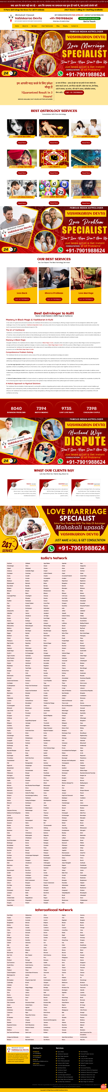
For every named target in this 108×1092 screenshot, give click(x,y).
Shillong (46, 827)
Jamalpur (9, 892)
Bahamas (46, 1030)
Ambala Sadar (10, 897)
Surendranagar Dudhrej (31, 795)
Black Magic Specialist (62, 1056)
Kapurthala (10, 905)
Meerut (64, 628)
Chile (26, 673)
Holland (64, 977)
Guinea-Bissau (29, 700)
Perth (26, 985)
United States (28, 1005)
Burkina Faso (65, 670)
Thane (63, 683)
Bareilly (27, 585)
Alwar (63, 568)
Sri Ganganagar (29, 653)
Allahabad (28, 568)
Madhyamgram (84, 783)
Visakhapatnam (11, 685)
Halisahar (46, 850)
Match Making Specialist (63, 1061)
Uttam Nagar (83, 655)
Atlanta (82, 917)
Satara (63, 857)
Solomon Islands (29, 1027)
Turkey (82, 970)
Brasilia (46, 925)
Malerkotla (83, 835)
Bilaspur (64, 593)
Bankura (46, 832)
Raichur (82, 760)
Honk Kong (65, 997)
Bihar (8, 593)
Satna (81, 748)
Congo (63, 688)
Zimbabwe (28, 675)
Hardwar (46, 763)
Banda (27, 815)
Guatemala (83, 673)
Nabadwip (28, 847)
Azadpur (64, 578)
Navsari (64, 808)
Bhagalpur (46, 588)
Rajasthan (28, 643)
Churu (81, 857)
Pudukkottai (83, 865)
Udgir (26, 895)
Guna (45, 793)
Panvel (82, 793)
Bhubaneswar (47, 590)
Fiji (62, 975)
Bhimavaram (83, 827)
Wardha (64, 887)
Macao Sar (64, 1000)
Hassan (45, 837)
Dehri (81, 832)
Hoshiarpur (28, 803)
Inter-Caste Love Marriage (87, 1079)
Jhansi (9, 615)
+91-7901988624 (61, 18)
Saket (45, 648)
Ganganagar (28, 765)
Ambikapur (28, 875)
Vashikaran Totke (61, 1072)
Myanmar (9, 1007)
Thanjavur (82, 765)
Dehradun (82, 595)
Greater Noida (10, 900)
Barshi (82, 860)
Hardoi (27, 845)
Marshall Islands (29, 1039)
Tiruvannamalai (48, 825)
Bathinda (9, 748)
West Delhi (46, 660)
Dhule (26, 733)
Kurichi (9, 852)
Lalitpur (64, 837)
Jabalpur (64, 695)
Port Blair (9, 885)
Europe (27, 937)
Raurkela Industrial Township (87, 773)
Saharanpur (28, 648)
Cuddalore (83, 798)
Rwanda (82, 675)
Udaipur (64, 655)
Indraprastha (10, 610)
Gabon (63, 698)
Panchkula (46, 773)
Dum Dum (28, 870)
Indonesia (27, 942)
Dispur (27, 670)
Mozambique (28, 1010)
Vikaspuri (27, 660)
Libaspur (46, 623)
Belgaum (9, 723)
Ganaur (45, 600)
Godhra (9, 827)
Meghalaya (10, 665)
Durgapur (9, 715)
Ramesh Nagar (47, 643)
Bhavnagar (65, 713)
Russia (63, 960)
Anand (27, 783)
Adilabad (27, 563)
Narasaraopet (10, 870)
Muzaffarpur (83, 733)
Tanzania (82, 967)
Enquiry (65, 26)
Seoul (26, 997)
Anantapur (10, 573)
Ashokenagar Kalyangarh (31, 855)
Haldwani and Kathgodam (13, 813)
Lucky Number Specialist (86, 1058)
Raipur (82, 640)
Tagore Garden (11, 655)
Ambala (82, 568)
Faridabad (82, 598)
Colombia (27, 930)
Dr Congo (82, 1005)
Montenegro (28, 708)
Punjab (82, 665)
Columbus (46, 930)
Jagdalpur (64, 847)
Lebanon (82, 688)
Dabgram (46, 860)
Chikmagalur (47, 862)
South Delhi (83, 650)
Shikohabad (65, 885)
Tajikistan (64, 680)
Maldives (9, 1030)
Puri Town (46, 780)
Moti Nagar (28, 630)
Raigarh (9, 835)
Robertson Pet (29, 827)
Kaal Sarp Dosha (61, 1068)
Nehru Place (65, 633)
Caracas (64, 927)
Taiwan (64, 967)
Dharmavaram (65, 852)
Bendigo (46, 987)
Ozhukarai (64, 743)
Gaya (81, 723)
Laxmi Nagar (28, 623)
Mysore (9, 703)
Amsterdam (10, 1000)
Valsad (63, 870)
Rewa (45, 760)
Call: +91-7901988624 (74, 92)
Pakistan (46, 1005)
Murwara (46, 768)
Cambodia (9, 927)
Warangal (82, 710)
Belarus (46, 1015)
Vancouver (83, 987)
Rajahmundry (83, 735)
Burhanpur (65, 773)
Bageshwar (65, 580)
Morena (82, 780)
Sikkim (9, 668)
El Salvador (10, 1017)
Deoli (81, 800)
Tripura (64, 668)
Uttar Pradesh (10, 658)
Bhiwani (9, 785)
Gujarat (9, 663)
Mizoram (27, 665)
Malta (81, 1027)
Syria (26, 977)
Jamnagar (27, 723)
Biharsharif (83, 743)
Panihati (9, 733)
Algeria (64, 915)
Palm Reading (84, 1051)
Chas (26, 830)
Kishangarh (65, 813)
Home (17, 26)
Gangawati (64, 890)
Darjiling (64, 860)
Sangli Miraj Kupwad (30, 720)
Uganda (27, 1007)
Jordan (45, 945)
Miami (81, 950)
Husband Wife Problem (63, 1063)
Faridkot (9, 600)
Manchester (47, 995)
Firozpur (46, 880)
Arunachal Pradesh (67, 575)
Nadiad (9, 770)
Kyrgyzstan (47, 685)
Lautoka (82, 992)
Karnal (27, 618)
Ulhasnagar (83, 718)
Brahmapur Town (66, 733)
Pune (45, 640)
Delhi (8, 598)
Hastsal (9, 798)
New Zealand (28, 955)
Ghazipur (9, 880)
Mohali (63, 822)
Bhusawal (46, 788)
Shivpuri (9, 795)
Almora (45, 568)
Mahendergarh (29, 625)
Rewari (82, 643)
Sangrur (64, 648)
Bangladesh (10, 922)
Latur (81, 730)
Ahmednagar (10, 565)
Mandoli (9, 857)
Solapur (46, 700)
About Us (25, 26)
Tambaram (28, 798)
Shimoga (64, 738)
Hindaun (82, 890)
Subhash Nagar (66, 653)
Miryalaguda (83, 892)
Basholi (64, 585)
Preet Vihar (28, 640)
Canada (27, 927)
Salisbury (9, 997)
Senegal (82, 1012)
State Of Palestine (66, 690)
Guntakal (46, 845)
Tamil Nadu (28, 668)
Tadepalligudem (66, 892)
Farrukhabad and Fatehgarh (69, 750)
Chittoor (46, 815)
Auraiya (27, 578)
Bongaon (27, 882)
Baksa (45, 583)
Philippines (65, 957)
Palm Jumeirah (11, 1002)
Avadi (45, 735)
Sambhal (64, 768)
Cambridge (10, 982)
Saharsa (82, 810)
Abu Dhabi (10, 915)
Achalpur (46, 875)
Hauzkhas (64, 605)
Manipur (82, 663)
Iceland (9, 942)
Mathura (9, 628)
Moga (45, 820)
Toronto (64, 970)
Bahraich (27, 583)
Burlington (64, 990)
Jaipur (27, 610)
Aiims (26, 565)
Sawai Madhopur (66, 855)
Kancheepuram (84, 805)
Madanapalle (28, 835)
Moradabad (28, 703)
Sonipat (46, 750)
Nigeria (64, 1005)
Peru (45, 957)
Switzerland (28, 967)
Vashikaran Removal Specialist (65, 1077)
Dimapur (27, 852)
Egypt (63, 935)
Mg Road (82, 628)
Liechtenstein (83, 1037)
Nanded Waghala (48, 715)
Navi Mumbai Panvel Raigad (32, 785)
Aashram (9, 563)
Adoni (81, 803)
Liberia (45, 1017)
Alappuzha (83, 565)
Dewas (45, 745)
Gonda (45, 872)
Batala (63, 810)
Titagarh (64, 867)
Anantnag (27, 573)
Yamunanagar (65, 770)
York (63, 995)
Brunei (27, 710)
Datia (63, 902)
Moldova (82, 1020)
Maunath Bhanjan (11, 750)
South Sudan (47, 678)
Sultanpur (27, 885)
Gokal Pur (82, 852)
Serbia (27, 688)
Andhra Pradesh (48, 573)
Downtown (46, 990)
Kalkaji (82, 615)
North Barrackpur (11, 840)
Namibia (9, 1022)
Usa (45, 975)
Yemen (45, 1007)
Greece (27, 683)
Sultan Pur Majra (29, 793)
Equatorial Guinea (11, 1025)
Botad (81, 840)
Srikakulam (10, 847)
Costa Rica (65, 930)
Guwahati (82, 603)
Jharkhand (28, 663)
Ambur (82, 870)
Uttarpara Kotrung (12, 810)
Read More (22, 143)
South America (29, 965)
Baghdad (64, 920)
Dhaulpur (27, 598)
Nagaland (46, 665)
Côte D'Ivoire (83, 1010)
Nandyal (64, 780)
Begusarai (82, 755)
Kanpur (9, 618)
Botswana (82, 698)
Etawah (45, 755)
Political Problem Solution (86, 1063)
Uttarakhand (28, 658)
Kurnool (27, 728)
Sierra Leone (83, 683)
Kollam (27, 735)
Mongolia (82, 693)
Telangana (46, 668)
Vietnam (82, 972)
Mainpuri (27, 857)
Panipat (27, 638)
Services (34, 26)
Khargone (46, 887)
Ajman (8, 1005)
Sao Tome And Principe (13, 1032)
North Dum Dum (29, 758)
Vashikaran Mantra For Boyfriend (88, 1070)
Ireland (82, 942)
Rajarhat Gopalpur (48, 730)
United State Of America (31, 972)
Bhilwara (82, 588)
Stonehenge (83, 980)
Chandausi (28, 872)
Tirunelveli (46, 723)
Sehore (9, 882)
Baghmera (82, 580)
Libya (45, 947)
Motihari (82, 845)
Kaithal (82, 825)
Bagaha (9, 875)
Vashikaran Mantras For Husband (89, 1072)
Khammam (28, 790)
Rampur (64, 643)
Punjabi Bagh (65, 640)
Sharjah (82, 1002)
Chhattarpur (28, 837)
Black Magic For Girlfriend (86, 1081)
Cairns (63, 985)
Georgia (64, 937)
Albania (64, 1022)
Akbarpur (9, 877)
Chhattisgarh (83, 660)
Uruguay (27, 1020)
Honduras (27, 680)
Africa (45, 915)
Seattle (45, 962)
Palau (8, 720)
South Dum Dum (29, 730)
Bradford (64, 980)
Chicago (82, 927)
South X (9, 653)
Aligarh (9, 568)
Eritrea (9, 1020)
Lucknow (82, 680)
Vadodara (64, 658)
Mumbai (82, 630)
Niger (26, 1012)
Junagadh (9, 740)
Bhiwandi (9, 708)
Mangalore (83, 720)
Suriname (64, 1027)
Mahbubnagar (29, 810)
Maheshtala (47, 725)
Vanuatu (64, 1030)
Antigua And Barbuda (12, 1037)
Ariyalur (46, 575)
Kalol (81, 872)
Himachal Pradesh (84, 605)
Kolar (8, 832)
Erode (45, 810)
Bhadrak (46, 885)
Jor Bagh (46, 615)
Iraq (63, 942)
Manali (63, 625)
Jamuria (64, 825)
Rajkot (8, 690)
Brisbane (82, 982)
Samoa (82, 960)
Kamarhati (9, 738)
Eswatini (27, 705)
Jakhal (63, 610)
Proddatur (46, 808)
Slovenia (82, 1022)
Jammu (27, 613)
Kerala (63, 663)
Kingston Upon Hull (30, 980)
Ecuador (46, 935)
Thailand (9, 970)
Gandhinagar (47, 775)
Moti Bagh (9, 630)
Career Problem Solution (86, 1061)
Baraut (9, 895)
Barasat (27, 750)
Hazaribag (64, 827)
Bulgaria (9, 688)
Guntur (64, 708)
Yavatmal (46, 867)
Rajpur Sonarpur (48, 728)
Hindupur (64, 818)
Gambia (46, 937)
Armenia (46, 917)
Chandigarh (28, 595)
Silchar (9, 800)
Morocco (64, 1007)
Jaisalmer (46, 610)
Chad (8, 673)
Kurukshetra (83, 620)
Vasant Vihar (10, 660)
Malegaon (64, 723)
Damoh (27, 850)
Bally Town (65, 872)
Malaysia (27, 950)
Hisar (8, 608)
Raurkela (9, 753)
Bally (26, 745)
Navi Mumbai (65, 693)
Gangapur (28, 860)
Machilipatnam (47, 800)
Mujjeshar (64, 630)
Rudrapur (82, 645)
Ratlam (64, 753)
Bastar (82, 585)
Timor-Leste (65, 703)
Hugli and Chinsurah (67, 795)
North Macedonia (29, 1025)
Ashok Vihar (83, 575)
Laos (63, 1015)
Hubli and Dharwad (67, 700)
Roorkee (64, 645)
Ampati (45, 570)
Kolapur (64, 715)
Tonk (8, 805)
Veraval (9, 815)
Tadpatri (82, 882)
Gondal (64, 875)
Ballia (26, 892)
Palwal (9, 638)
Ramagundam (29, 763)
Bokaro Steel (65, 728)
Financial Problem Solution (87, 1054)
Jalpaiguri (82, 885)
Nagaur (45, 897)
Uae (8, 977)
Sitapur (82, 795)
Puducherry (83, 758)
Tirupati (64, 745)
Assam (9, 578)
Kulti (63, 740)
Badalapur (64, 798)
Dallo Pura (83, 813)
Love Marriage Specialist (63, 1065)
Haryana (46, 605)
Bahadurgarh (10, 583)
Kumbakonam (65, 830)
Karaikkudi (28, 887)
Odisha (64, 665)
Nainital (27, 633)
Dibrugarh (82, 830)
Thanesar (46, 813)
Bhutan (64, 922)
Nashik (45, 688)
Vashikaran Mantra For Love (87, 1074)
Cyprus (9, 932)
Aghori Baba (60, 1051)
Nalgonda (46, 835)
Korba (45, 733)
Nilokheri (9, 635)
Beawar (9, 825)
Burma (82, 925)
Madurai (46, 698)
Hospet (64, 775)
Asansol (27, 715)
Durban (27, 935)
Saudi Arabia (28, 962)
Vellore (82, 788)
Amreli (63, 570)
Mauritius (64, 1025)
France (82, 975)
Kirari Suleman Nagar (49, 748)
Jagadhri (64, 850)
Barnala (46, 585)
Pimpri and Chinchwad (31, 685)
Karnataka (46, 663)
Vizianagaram (65, 763)
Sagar (81, 750)
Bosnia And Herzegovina (50, 1020)
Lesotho (9, 700)
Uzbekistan (10, 1010)
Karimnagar (10, 755)
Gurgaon (64, 603)
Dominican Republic (85, 678)
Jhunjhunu (28, 615)
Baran (27, 865)
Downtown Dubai (29, 1002)
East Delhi (64, 598)
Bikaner (46, 593)
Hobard (9, 987)
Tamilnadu (28, 655)
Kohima (64, 673)
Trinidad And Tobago (49, 703)
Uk (81, 977)
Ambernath (65, 755)
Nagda (81, 902)
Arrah (81, 753)
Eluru (45, 778)
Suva (8, 992)
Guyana (9, 940)
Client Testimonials (47, 26)
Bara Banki (10, 585)
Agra (81, 563)
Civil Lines (64, 595)
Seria (63, 962)
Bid (44, 822)
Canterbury (83, 995)
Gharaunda (65, 600)
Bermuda (82, 1000)
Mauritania (10, 693)
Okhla (63, 635)
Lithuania (27, 1022)
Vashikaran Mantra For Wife (87, 1077)
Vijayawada (10, 698)
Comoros (9, 1027)
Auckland (9, 920)
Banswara (82, 583)
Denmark (27, 932)
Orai (63, 788)
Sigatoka (64, 992)
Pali (8, 763)
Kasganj (9, 902)
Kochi (45, 713)
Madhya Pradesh (84, 623)
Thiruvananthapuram (85, 705)
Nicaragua (82, 685)
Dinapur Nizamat (84, 790)
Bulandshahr (10, 768)
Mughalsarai (83, 880)
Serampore (10, 793)
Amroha (9, 783)
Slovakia (64, 1017)
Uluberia (27, 768)
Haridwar (27, 605)
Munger (27, 773)
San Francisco (10, 962)
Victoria (64, 972)
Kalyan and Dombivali (31, 690)
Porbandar (46, 818)
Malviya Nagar (47, 625)
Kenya (8, 947)
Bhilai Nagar (65, 710)
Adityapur (46, 798)
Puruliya (82, 855)
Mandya (64, 832)
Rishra (82, 850)
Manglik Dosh (83, 1056)
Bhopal (27, 590)
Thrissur (27, 740)
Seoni (81, 897)
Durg (26, 753)
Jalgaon (27, 725)
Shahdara (82, 648)
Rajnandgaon (28, 808)
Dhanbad (27, 693)
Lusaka (9, 950)
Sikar (26, 760)
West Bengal (83, 668)
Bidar (81, 590)
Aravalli (27, 575)
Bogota (82, 922)
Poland (82, 957)
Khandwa (27, 780)
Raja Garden (10, 643)
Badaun (27, 580)
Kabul (63, 945)
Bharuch (9, 803)
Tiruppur (64, 725)
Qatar (63, 1020)
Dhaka (63, 932)
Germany (82, 937)
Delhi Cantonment (30, 880)
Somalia (46, 673)
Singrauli (82, 768)
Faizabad (27, 805)
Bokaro (82, 593)
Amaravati (64, 660)
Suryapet (46, 890)
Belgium (46, 922)
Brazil (63, 925)
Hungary (82, 940)
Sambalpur (46, 790)
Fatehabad (28, 600)
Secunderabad (29, 770)
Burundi (9, 678)
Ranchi (27, 695)
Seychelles (83, 713)
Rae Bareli (9, 788)
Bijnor (27, 593)
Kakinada (82, 740)
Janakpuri (46, 613)
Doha (81, 932)
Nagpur (9, 633)
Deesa (45, 877)
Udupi (81, 847)
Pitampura (9, 640)
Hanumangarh (29, 820)
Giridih (9, 872)
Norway (64, 955)
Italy (8, 945)
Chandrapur (83, 738)
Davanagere (83, 725)
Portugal (27, 960)
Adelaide (9, 985)
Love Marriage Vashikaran (64, 1074)
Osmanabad (83, 875)
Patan (45, 847)
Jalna (26, 748)
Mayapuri (27, 628)
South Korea (47, 965)
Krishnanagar (65, 815)
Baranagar (64, 758)
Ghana (45, 1010)
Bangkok (82, 920)
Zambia (27, 975)
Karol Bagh (46, 618)
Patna (45, 638)
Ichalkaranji (83, 745)
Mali (63, 1012)
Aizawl (45, 565)
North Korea (47, 1012)
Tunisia (27, 678)
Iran (45, 942)
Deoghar (64, 778)
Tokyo (27, 970)
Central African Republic (86, 690)
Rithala (9, 645)
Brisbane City (65, 987)
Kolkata (46, 620)
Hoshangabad (47, 865)
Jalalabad (82, 610)
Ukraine (82, 1007)
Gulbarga (9, 718)
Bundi (63, 895)
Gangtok (46, 902)
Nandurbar (83, 877)
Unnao (45, 795)
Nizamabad (10, 743)
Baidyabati (46, 855)
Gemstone (83, 1065)
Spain (63, 965)
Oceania (82, 955)
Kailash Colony (66, 615)
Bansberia (46, 892)
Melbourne (64, 982)
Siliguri (64, 718)
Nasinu (9, 995)
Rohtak (45, 645)
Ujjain (45, 718)
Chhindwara (28, 832)
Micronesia (10, 952)
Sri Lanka (82, 965)
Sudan (8, 967)
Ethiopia (9, 937)
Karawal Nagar (47, 765)
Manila (45, 950)
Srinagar (46, 653)
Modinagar (10, 842)
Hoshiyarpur (28, 608)
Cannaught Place (11, 595)
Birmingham (10, 980)
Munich (45, 997)
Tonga (45, 970)
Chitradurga (47, 830)
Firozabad (28, 713)
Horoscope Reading (85, 1068)
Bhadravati (10, 820)
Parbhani (27, 743)
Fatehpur (82, 785)
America (82, 915)
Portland (9, 960)
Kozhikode (10, 728)
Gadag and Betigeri (30, 800)
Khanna (9, 620)
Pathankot (64, 820)
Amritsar (82, 570)
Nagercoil (9, 765)
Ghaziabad (83, 600)
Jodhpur (27, 698)
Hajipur (82, 820)
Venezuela (46, 972)
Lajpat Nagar (10, 623)
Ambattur (9, 725)
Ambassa (9, 570)
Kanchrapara (47, 857)
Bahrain (46, 1025)
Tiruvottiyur (10, 758)
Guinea (45, 675)
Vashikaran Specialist (62, 1054)
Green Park (46, 603)
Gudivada (82, 862)
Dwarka (46, 598)
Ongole (27, 778)
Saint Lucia (28, 1032)
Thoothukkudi (10, 760)
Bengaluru (28, 588)
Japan (27, 945)
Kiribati (45, 1032)
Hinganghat (28, 900)
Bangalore (64, 583)
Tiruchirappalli (11, 705)
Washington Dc (11, 975)
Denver (45, 932)
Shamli (9, 887)
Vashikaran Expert (62, 1070)
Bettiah (27, 840)
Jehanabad (83, 895)
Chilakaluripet (83, 900)
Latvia (81, 700)
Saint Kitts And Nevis (67, 1037)
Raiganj (64, 790)
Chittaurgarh (83, 867)
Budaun (82, 808)
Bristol (27, 982)
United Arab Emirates (12, 680)
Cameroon (9, 1012)
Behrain (27, 922)
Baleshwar (10, 865)
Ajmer (81, 715)
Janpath (64, 613)
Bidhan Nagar (83, 770)
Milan (26, 952)
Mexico (64, 950)
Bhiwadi (9, 590)
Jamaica (46, 1022)
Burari (81, 822)
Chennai (46, 595)
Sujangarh (46, 900)
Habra (27, 822)
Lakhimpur (10, 818)
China (8, 930)
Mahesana (9, 790)
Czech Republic (48, 680)
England (82, 935)
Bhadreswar (65, 900)
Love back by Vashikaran (64, 1081)
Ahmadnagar (10, 735)
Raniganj (46, 842)
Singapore (82, 962)
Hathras (64, 835)
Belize (27, 1030)
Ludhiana (64, 623)
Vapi (8, 808)
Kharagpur (10, 775)
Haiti (8, 1015)
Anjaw (81, 573)
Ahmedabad (65, 678)
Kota (63, 620)
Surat (81, 653)
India (63, 608)
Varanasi (82, 658)
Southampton (47, 980)
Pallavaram (10, 773)
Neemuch (64, 842)
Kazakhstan (83, 945)
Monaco (9, 1039)
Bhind (45, 783)
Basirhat (9, 850)
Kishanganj (10, 890)
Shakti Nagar (10, 650)
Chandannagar (66, 803)
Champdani (28, 877)
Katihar (82, 763)
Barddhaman (47, 740)
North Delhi (47, 635)
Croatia (45, 693)
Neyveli (27, 890)
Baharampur (47, 785)
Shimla (45, 650)
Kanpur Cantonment (49, 882)
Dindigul (27, 775)
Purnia (63, 748)
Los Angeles (83, 947)
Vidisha (27, 813)
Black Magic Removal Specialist (65, 1079)
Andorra (27, 1037)
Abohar (27, 825)
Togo (45, 683)
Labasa (27, 992)
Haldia (8, 780)
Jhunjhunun (28, 862)
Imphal (45, 753)
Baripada (64, 880)
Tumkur (46, 743)
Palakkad (46, 840)
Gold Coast (46, 985)
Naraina (46, 633)
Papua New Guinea (30, 1015)
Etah (8, 862)
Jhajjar (82, 613)
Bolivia (9, 925)
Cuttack (9, 713)
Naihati (45, 770)
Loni (26, 718)
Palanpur (46, 852)
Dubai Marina (65, 1002)
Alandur (64, 805)
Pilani (81, 638)
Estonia (82, 703)
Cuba (81, 930)
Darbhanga (10, 745)
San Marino (47, 1039)
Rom (26, 1000)
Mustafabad (10, 845)
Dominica (46, 1037)
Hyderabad (46, 608)
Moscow (46, 952)
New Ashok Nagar (84, 633)
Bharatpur (64, 588)
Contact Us (74, 26)
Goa (8, 603)
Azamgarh (82, 578)
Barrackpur (83, 815)
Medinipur (64, 800)
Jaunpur (64, 793)
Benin (63, 675)
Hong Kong (65, 940)
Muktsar (27, 867)
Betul (45, 895)
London (64, 947)
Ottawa (9, 990)
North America (47, 955)
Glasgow (46, 982)
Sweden (46, 1000)
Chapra (82, 778)
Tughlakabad (47, 655)
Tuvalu (45, 720)
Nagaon (64, 865)
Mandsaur (9, 830)
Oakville (82, 990)
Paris (26, 957)
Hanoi (45, 940)
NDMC (27, 755)
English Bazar (10, 778)
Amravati (82, 708)
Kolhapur (27, 620)
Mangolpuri (83, 625)
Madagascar (65, 1010)
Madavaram (10, 860)
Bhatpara (64, 730)
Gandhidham (47, 758)
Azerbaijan (10, 683)
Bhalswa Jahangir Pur (67, 783)
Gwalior (46, 695)
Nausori (27, 995)
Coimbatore (83, 695)
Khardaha (64, 882)
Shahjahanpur (29, 738)
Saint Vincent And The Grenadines (86, 1033)
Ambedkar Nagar (29, 570)
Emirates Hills (47, 1002)
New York (9, 955)
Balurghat (82, 818)
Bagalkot (46, 580)
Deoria (27, 842)
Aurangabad (47, 578)
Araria (8, 575)
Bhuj (63, 590)
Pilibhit (82, 842)
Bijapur (45, 738)
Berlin (81, 997)
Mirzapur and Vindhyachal (69, 760)
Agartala (64, 563)
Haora (8, 695)
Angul (63, 573)
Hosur (8, 867)
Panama (82, 1017)
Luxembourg (47, 1027)
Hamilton (27, 940)
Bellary (82, 728)
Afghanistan (28, 915)
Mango (63, 765)
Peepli (63, 638)
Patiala (9, 730)
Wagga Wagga (29, 987)
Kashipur (9, 855)
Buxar (63, 897)
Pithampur (64, 845)
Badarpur (9, 580)
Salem (45, 705)
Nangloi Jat (83, 775)
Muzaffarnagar (47, 630)
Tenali (45, 805)
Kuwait (27, 947)
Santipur (27, 818)
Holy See (82, 1039)
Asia (63, 917)
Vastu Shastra (61, 1058)
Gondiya (82, 837)
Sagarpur (9, 648)
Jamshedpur (47, 710)
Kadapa (64, 735)
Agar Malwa (47, 563)
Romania (46, 960)
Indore (81, 608)
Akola (63, 565)
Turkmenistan (83, 1015)
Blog (58, 26)
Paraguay (64, 685)
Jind (45, 803)
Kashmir (64, 618)
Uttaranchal (47, 658)
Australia (27, 920)
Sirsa (63, 650)
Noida (26, 635)
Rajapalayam (65, 840)
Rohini (27, 645)
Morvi (63, 785)
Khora (27, 788)
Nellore (64, 720)
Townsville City (84, 985)
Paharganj (82, 635)
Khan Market (83, 618)
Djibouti (82, 1025)
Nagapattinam (29, 897)
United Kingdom (11, 972)
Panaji (45, 670)
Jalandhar (9, 613)
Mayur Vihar (47, 628)
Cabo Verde (10, 710)
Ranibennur (83, 887)
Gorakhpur (46, 708)
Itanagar (9, 670)
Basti (45, 870)
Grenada (64, 1032)
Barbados (82, 1030)
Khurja (63, 877)
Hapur (8, 605)
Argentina (27, 917)
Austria (45, 920)
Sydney (45, 967)
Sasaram (9, 822)
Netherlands (10, 675)
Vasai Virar (46, 690)
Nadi (45, 992)
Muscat (64, 952)
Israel (45, 977)
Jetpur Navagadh (66, 862)
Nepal (81, 952)
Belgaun (9, 588)
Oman (8, 957)
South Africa (10, 965)
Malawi (82, 670)
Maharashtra (10, 625)
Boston (27, 925)
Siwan (8, 837)
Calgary (27, 990)
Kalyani (27, 902)
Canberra (46, 927)
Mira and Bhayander (67, 705)
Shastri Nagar (28, 650)
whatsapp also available (89, 18)
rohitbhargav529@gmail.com (40, 1061)
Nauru (63, 1039)
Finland (27, 1017)
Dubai (8, 935)
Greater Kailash (29, 603)
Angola (9, 917)
